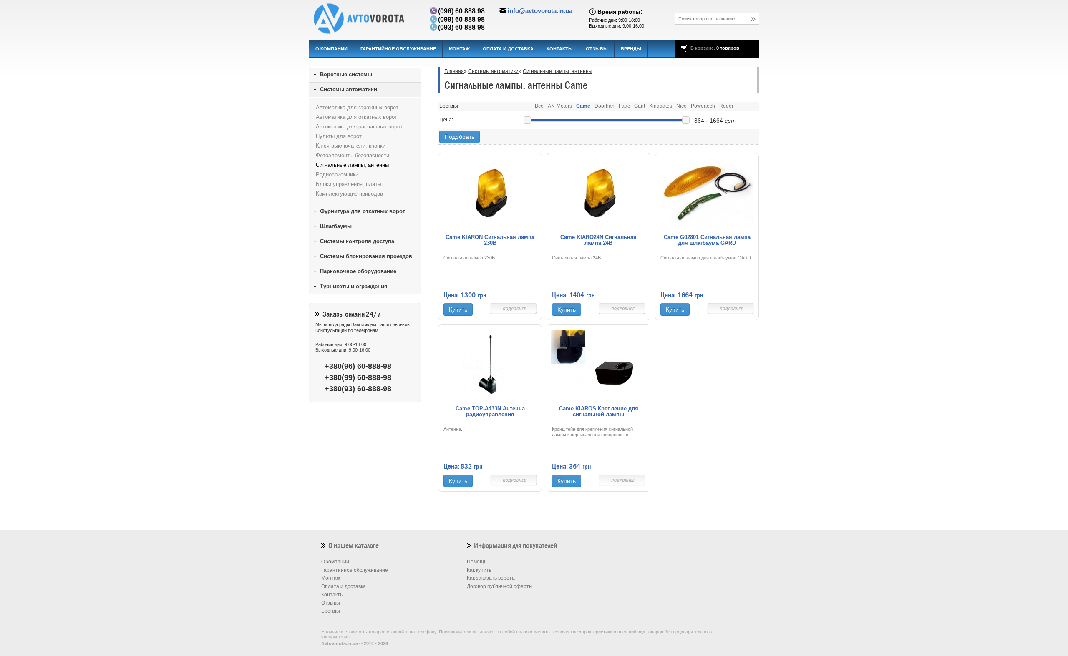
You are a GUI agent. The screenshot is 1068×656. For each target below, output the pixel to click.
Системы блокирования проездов (366, 256)
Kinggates (660, 106)
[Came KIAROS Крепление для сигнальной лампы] (599, 365)
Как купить (479, 570)
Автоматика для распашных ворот (359, 126)
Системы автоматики (493, 71)
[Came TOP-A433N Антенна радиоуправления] (490, 365)
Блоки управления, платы (348, 184)
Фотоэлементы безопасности (352, 155)
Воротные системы (346, 74)
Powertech (703, 106)
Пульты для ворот (339, 136)
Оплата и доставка (508, 48)
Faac (624, 106)
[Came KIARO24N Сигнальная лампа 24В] (599, 194)
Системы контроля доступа (357, 241)
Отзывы (597, 48)
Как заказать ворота (491, 578)
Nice (681, 106)
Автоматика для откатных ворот (356, 117)
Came (583, 106)
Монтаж (459, 48)
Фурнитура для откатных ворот (362, 211)
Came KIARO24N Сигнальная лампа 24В (598, 240)
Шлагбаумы (336, 226)
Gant (639, 106)
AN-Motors (560, 106)
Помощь (476, 562)
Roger (726, 106)
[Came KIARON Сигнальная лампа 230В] (490, 194)
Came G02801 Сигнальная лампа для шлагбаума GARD (707, 240)
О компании (331, 48)
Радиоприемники (337, 174)
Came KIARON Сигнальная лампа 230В (490, 240)
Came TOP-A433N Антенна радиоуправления (490, 411)
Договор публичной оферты (500, 586)
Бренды (631, 48)
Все (539, 106)
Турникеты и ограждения (354, 286)
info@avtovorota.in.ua (540, 10)
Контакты (560, 48)
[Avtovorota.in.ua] (365, 19)
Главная (454, 71)
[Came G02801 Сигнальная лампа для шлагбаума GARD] (707, 194)
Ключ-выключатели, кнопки (350, 146)
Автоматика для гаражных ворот (357, 107)
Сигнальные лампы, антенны (557, 71)
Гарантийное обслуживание (398, 48)
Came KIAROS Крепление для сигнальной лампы (598, 411)
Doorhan (604, 106)
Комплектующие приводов (349, 194)
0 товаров (727, 47)
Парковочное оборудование (358, 271)
